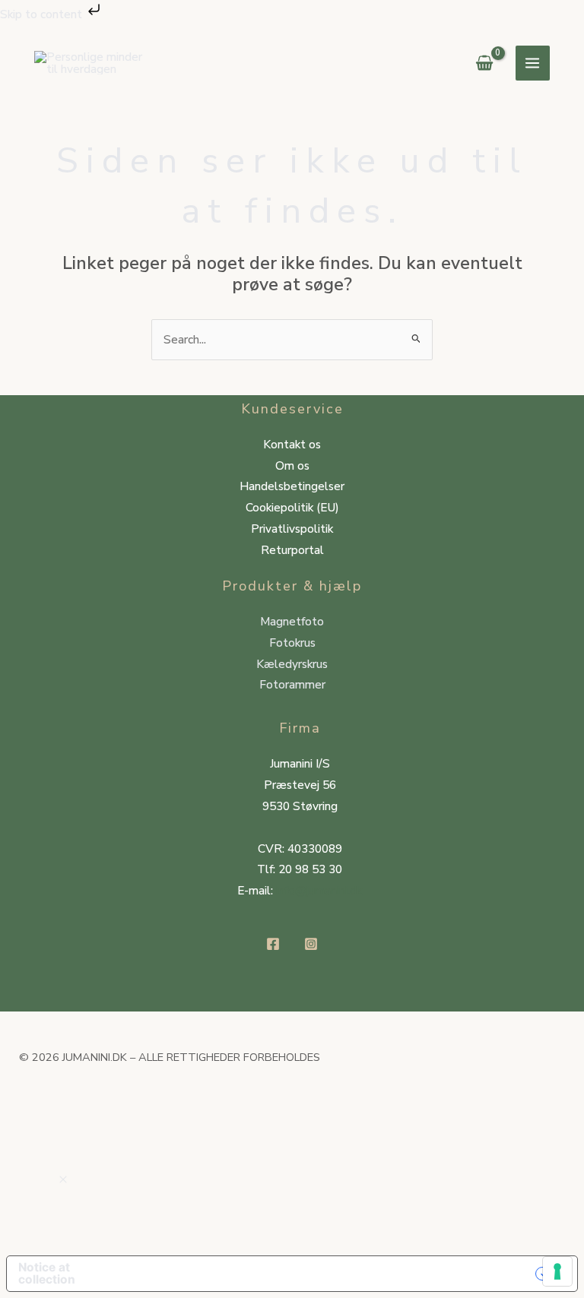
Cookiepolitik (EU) (292, 507)
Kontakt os (292, 444)
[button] (63, 1180)
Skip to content (42, 14)
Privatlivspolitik (292, 529)
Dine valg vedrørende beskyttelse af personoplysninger (338, 1273)
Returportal (292, 550)
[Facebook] (273, 943)
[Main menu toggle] (533, 63)
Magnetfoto (292, 621)
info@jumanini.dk (319, 890)
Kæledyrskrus (292, 664)
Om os (292, 465)
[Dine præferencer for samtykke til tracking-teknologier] (557, 1271)
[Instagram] (311, 943)
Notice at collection (46, 1273)
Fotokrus (292, 643)
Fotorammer (292, 684)
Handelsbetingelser (292, 486)
